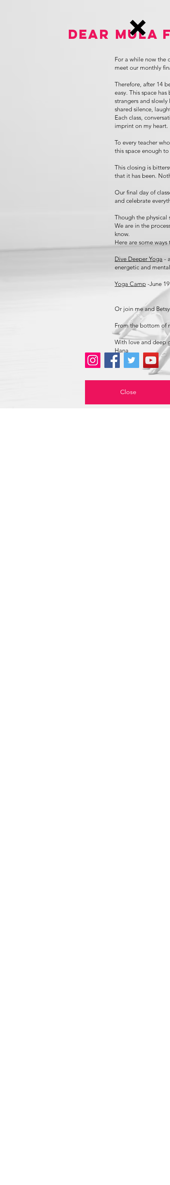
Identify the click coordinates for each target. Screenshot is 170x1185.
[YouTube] (151, 360)
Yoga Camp (130, 284)
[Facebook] (112, 360)
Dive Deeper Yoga (138, 259)
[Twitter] (131, 360)
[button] (137, 28)
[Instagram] (92, 360)
